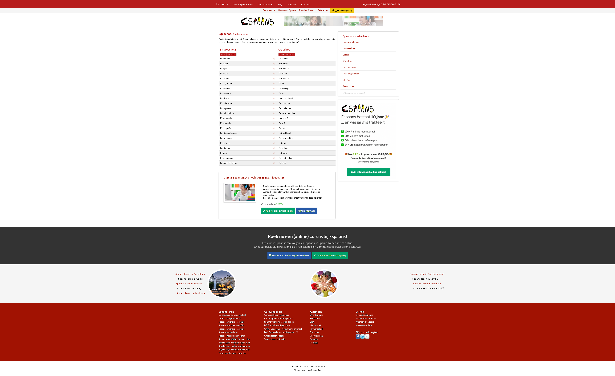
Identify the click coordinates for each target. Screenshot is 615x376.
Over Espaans (316, 315)
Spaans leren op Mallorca (190, 293)
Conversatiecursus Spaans (276, 315)
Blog (280, 4)
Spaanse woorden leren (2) (231, 325)
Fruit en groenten (351, 73)
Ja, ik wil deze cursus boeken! (279, 210)
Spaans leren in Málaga (189, 288)
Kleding (346, 80)
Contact (305, 4)
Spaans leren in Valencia (427, 283)
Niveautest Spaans (287, 10)
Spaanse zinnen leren (228, 332)
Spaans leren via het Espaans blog (234, 339)
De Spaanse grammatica (230, 318)
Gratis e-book (269, 10)
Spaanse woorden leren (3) (231, 329)
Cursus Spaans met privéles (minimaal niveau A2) (254, 177)
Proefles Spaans (307, 10)
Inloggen (342, 10)
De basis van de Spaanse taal (232, 315)
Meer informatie (307, 210)
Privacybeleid (316, 329)
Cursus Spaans (265, 4)
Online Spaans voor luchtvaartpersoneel (283, 329)
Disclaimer (315, 332)
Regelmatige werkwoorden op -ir (234, 349)
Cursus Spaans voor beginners (278, 318)
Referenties (323, 10)
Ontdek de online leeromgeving (331, 255)
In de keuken (349, 48)
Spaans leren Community (426, 288)
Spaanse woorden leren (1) (231, 321)
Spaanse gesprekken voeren (232, 335)
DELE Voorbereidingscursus (277, 325)
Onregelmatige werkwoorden (232, 353)
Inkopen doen (349, 67)
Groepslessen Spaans (274, 335)
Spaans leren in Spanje (274, 339)
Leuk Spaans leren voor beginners (280, 332)
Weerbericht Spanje (365, 321)
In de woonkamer (351, 42)
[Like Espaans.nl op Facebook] (358, 335)
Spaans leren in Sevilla (425, 278)
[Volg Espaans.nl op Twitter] (362, 335)
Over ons (291, 4)
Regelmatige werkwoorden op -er (234, 346)
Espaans (222, 3)
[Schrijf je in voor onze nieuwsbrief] (367, 335)
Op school (348, 61)
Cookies (314, 339)
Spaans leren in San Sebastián (427, 274)
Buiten (346, 54)
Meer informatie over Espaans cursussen (290, 255)
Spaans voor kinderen (366, 318)
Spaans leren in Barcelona (190, 274)
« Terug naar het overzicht (354, 93)
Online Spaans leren (243, 4)
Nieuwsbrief (315, 325)
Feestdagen (348, 86)
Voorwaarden (316, 335)
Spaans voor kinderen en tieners (279, 321)
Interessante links (364, 325)
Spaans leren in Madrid (189, 283)
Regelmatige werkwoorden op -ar (234, 342)
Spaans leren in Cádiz (190, 278)
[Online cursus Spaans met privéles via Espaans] (240, 192)
